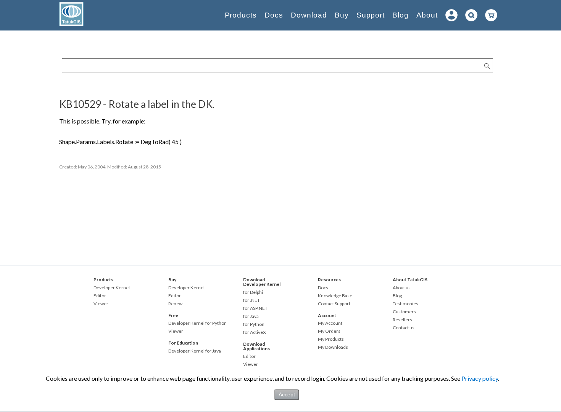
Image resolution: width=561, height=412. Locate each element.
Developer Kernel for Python (197, 323)
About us (402, 287)
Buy (342, 15)
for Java (251, 316)
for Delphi (253, 292)
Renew (175, 303)
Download (309, 15)
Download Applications (256, 346)
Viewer (101, 303)
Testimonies (405, 303)
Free (173, 315)
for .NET (251, 300)
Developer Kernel (112, 287)
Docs (273, 15)
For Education (183, 343)
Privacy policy (479, 378)
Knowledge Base (335, 295)
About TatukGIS (410, 279)
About (427, 15)
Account (327, 315)
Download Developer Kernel (261, 282)
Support (370, 15)
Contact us (403, 327)
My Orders (329, 331)
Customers (404, 311)
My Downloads (333, 347)
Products (241, 15)
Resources (329, 279)
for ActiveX (254, 332)
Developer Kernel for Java (194, 351)
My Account (330, 323)
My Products (331, 339)
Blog (400, 15)
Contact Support (334, 303)
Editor (100, 295)
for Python (253, 324)
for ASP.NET (255, 308)
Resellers (402, 319)
